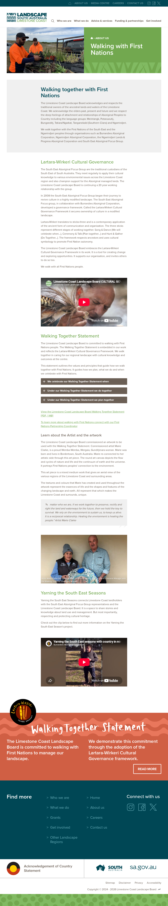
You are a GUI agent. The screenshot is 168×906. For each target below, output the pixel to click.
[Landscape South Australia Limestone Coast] (27, 17)
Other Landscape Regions (63, 840)
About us (81, 3)
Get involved (153, 21)
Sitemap (110, 883)
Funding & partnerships (129, 21)
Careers (118, 3)
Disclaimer (125, 883)
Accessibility (154, 883)
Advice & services (101, 21)
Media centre (100, 3)
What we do (81, 21)
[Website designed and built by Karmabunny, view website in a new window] (159, 889)
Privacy (139, 883)
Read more (147, 769)
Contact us (135, 3)
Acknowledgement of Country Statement (48, 868)
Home (95, 797)
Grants (55, 817)
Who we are (64, 21)
